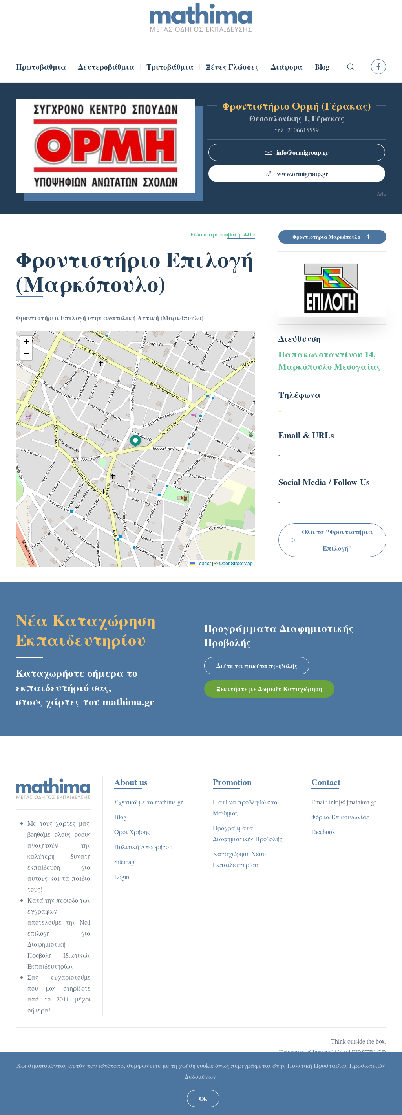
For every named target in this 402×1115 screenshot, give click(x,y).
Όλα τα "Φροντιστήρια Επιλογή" (337, 540)
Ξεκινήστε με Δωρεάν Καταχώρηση (269, 688)
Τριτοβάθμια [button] (170, 66)
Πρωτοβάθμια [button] (41, 66)
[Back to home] (201, 17)
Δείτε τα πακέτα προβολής (256, 665)
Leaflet (203, 563)
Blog (322, 66)
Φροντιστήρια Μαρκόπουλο (326, 236)
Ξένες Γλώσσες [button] (232, 66)
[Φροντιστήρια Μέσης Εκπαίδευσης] (53, 788)
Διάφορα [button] (287, 66)
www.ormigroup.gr (302, 173)
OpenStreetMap (236, 563)
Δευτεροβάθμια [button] (106, 66)
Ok (203, 1098)
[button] (350, 66)
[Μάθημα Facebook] (378, 66)
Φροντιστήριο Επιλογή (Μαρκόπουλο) (134, 271)
